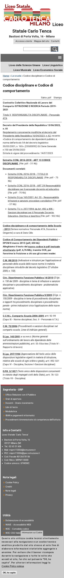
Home (6, 76)
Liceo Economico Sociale (48, 69)
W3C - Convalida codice (17, 529)
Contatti (55, 41)
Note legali (11, 490)
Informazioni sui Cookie (32, 532)
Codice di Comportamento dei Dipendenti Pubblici (30, 239)
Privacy (9, 495)
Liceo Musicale (22, 69)
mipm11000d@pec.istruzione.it (24, 453)
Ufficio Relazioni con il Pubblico (21, 394)
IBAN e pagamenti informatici (20, 415)
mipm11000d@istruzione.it (22, 450)
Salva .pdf (46, 97)
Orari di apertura (13, 399)
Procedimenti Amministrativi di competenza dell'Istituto (33, 419)
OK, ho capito (9, 573)
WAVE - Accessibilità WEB (18, 524)
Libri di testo (12, 407)
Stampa (58, 97)
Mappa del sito (41, 41)
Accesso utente (23, 41)
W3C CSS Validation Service (19, 533)
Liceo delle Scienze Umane (24, 65)
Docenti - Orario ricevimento (19, 403)
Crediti (9, 486)
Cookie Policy (12, 482)
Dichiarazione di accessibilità (20, 520)
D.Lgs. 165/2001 (11, 336)
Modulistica (11, 411)
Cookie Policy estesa (13, 566)
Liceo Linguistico (52, 65)
